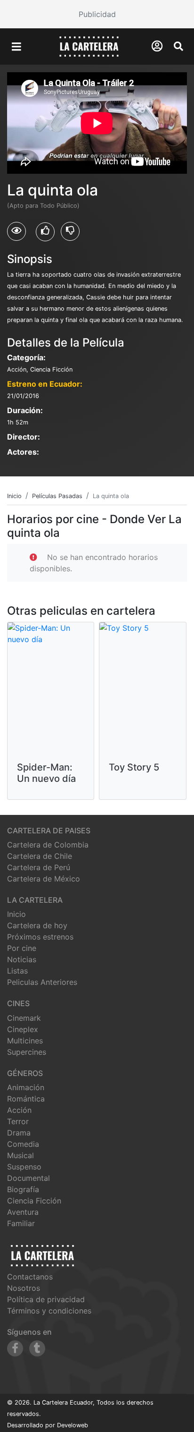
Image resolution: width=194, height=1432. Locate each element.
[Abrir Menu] (16, 46)
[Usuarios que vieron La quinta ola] (16, 231)
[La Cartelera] (89, 46)
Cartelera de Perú (38, 867)
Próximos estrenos (40, 936)
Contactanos (30, 1276)
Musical (20, 1155)
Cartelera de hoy (37, 925)
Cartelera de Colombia (48, 844)
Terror (18, 1121)
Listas (17, 970)
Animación (25, 1087)
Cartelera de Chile (39, 856)
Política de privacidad (46, 1299)
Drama (19, 1132)
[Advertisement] (97, 14)
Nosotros (23, 1288)
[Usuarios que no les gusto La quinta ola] (70, 231)
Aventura (23, 1212)
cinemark (24, 1018)
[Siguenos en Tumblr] (37, 1348)
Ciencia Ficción (34, 1200)
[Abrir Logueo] (157, 46)
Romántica (26, 1098)
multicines (25, 1040)
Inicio (16, 914)
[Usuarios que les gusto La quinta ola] (45, 231)
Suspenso (24, 1166)
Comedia (23, 1144)
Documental (28, 1178)
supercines (26, 1052)
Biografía (23, 1189)
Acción (19, 1110)
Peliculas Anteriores (42, 982)
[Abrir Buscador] (178, 46)
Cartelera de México (43, 878)
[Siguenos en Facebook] (15, 1348)
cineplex (22, 1029)
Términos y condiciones (49, 1310)
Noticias (21, 959)
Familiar (21, 1223)
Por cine (21, 948)
